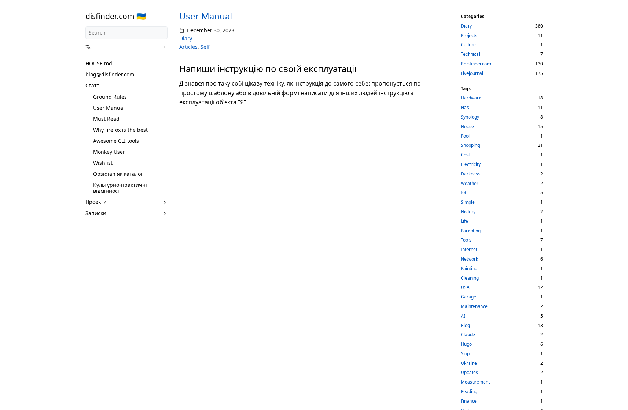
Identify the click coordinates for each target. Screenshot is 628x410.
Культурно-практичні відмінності (120, 187)
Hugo (466, 344)
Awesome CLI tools (116, 140)
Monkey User (109, 151)
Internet (469, 249)
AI (463, 316)
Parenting (471, 231)
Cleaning (470, 278)
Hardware (471, 98)
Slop (465, 354)
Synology (470, 117)
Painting (469, 268)
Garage (468, 297)
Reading (469, 391)
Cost (465, 155)
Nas (465, 107)
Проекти (96, 201)
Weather (469, 183)
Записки (95, 213)
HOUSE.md (98, 63)
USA (465, 287)
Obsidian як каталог (118, 173)
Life (464, 221)
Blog (465, 325)
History (468, 211)
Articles (188, 46)
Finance (469, 401)
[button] (123, 47)
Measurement (475, 382)
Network (469, 259)
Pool (465, 136)
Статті (93, 85)
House (467, 126)
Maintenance (474, 306)
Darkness (470, 174)
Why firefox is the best (120, 129)
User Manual (109, 107)
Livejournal (472, 73)
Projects (469, 35)
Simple (468, 202)
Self (205, 46)
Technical (470, 54)
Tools (466, 240)
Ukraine (469, 363)
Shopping (470, 145)
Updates (469, 372)
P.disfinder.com (476, 64)
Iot (463, 192)
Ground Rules (110, 96)
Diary (185, 38)
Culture (468, 44)
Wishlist (103, 162)
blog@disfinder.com (109, 74)
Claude (468, 334)
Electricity (471, 164)
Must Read (106, 118)
